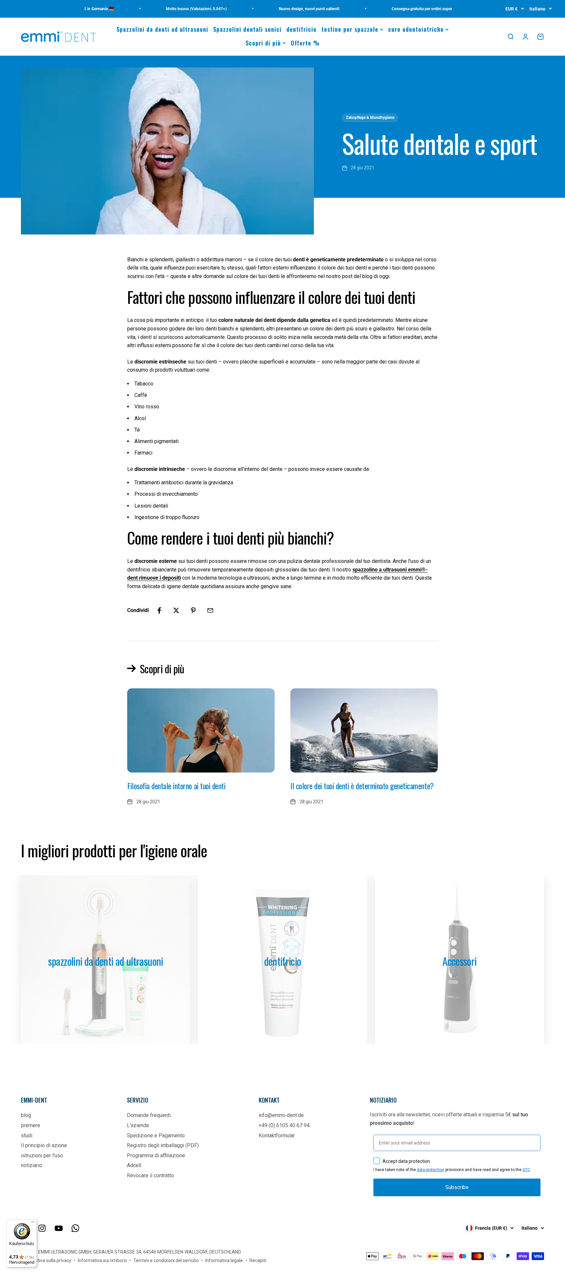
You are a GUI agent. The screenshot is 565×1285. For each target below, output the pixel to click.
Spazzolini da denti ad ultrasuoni (162, 29)
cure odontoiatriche (416, 29)
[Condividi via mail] (210, 610)
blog (26, 1115)
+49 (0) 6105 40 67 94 (284, 1125)
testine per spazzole (349, 29)
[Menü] (33, 1223)
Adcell (134, 1165)
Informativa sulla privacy (46, 1260)
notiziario (31, 1165)
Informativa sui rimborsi (102, 1260)
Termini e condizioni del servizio (166, 1260)
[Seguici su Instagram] (42, 1228)
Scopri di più (263, 43)
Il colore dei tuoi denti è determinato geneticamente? (362, 785)
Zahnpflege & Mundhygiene (370, 117)
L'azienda (138, 1125)
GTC (526, 1169)
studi (26, 1135)
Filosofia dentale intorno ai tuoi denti (176, 785)
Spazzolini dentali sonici (247, 29)
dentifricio (301, 29)
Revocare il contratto (150, 1175)
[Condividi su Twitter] (176, 610)
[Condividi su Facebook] (159, 610)
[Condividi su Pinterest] (193, 610)
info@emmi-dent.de (281, 1115)
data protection (430, 1169)
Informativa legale (224, 1260)
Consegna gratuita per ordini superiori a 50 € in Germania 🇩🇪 (423, 9)
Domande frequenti (149, 1115)
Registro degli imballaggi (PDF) (163, 1145)
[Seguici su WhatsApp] (75, 1228)
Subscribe (457, 1187)
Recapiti (257, 1260)
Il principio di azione (44, 1145)
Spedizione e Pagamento (156, 1135)
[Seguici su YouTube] (58, 1228)
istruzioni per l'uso (42, 1155)
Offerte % (305, 43)
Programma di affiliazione (156, 1155)
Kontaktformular (277, 1135)
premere (30, 1125)
